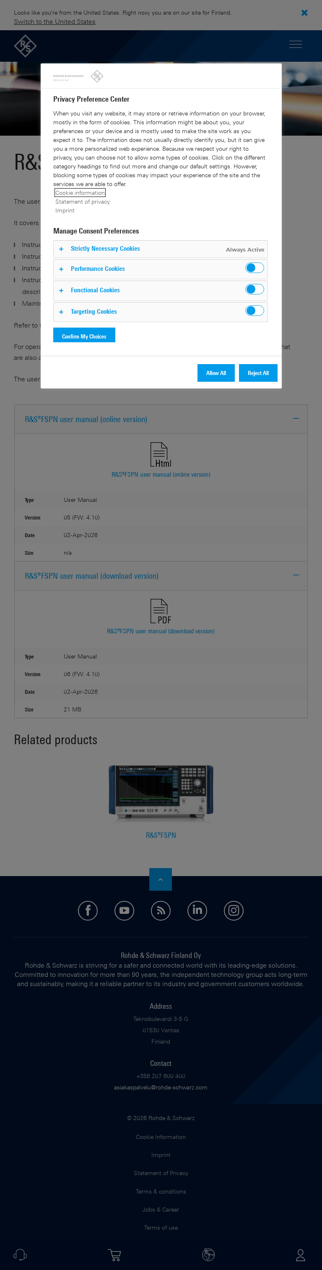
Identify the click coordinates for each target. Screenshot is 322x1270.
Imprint (65, 210)
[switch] (254, 267)
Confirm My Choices (84, 336)
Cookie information (80, 192)
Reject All (258, 372)
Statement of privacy (82, 201)
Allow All (216, 372)
